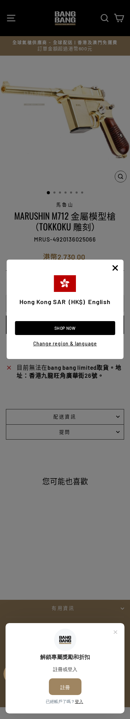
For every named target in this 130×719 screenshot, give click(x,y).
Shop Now (65, 328)
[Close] (115, 268)
